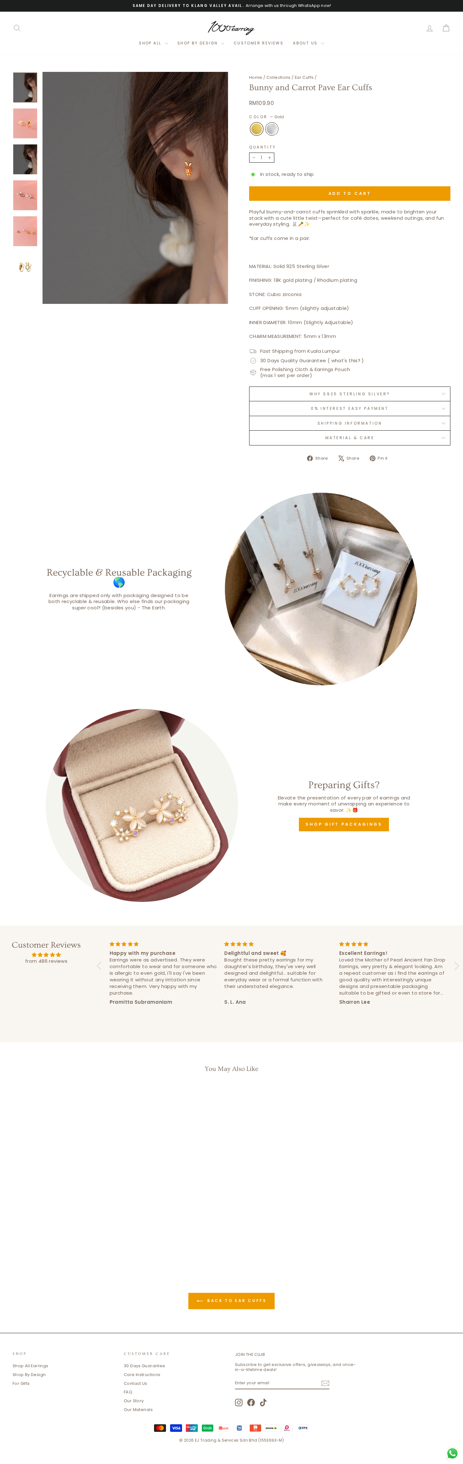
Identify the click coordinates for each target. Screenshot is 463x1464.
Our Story (134, 1400)
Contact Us (135, 1383)
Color (266, 116)
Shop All (151, 43)
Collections (278, 77)
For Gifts (21, 1383)
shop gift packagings (344, 824)
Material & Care (349, 437)
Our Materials (138, 1409)
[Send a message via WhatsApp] (452, 1453)
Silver (272, 129)
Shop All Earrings (30, 1365)
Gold (256, 129)
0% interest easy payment (349, 408)
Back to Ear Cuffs (236, 1300)
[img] (46, 955)
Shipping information (349, 423)
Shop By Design (29, 1374)
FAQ (128, 1392)
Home (255, 77)
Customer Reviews (258, 43)
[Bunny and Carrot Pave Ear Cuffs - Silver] (69, 1240)
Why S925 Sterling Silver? (349, 394)
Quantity (262, 147)
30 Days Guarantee (144, 1365)
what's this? (346, 360)
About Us (306, 43)
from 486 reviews (46, 961)
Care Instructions (142, 1374)
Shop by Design (198, 43)
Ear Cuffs (304, 77)
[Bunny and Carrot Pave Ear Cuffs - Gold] (61, 1240)
